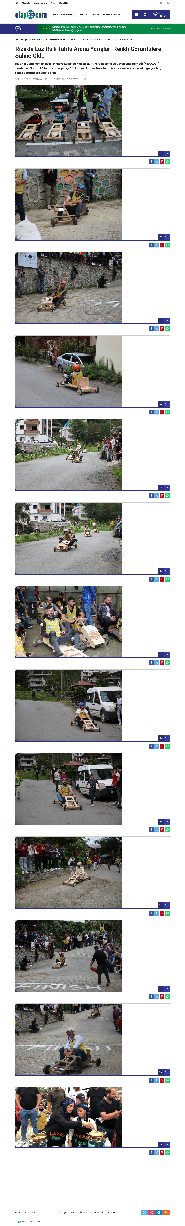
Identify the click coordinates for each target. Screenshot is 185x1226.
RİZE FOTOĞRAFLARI (56, 39)
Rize (55, 14)
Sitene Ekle (63, 3)
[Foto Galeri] (168, 2)
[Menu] (136, 14)
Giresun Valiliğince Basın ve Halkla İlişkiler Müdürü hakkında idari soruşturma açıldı (90, 29)
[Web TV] (161, 2)
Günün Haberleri (40, 3)
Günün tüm (160, 28)
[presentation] (25, 28)
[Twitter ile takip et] (144, 1212)
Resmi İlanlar (111, 14)
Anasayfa (23, 39)
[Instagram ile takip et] (151, 1212)
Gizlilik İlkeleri (96, 1212)
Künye (74, 1212)
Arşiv (53, 3)
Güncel (95, 14)
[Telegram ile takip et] (158, 1212)
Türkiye (82, 14)
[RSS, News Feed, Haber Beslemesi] (166, 1212)
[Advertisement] (92, 1183)
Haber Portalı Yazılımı (30, 1222)
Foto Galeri (37, 39)
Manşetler (26, 3)
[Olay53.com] (31, 14)
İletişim (83, 1212)
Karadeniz (67, 14)
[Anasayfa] (16, 3)
